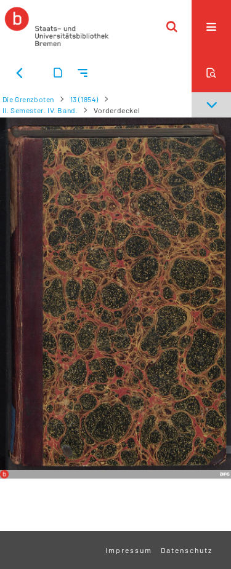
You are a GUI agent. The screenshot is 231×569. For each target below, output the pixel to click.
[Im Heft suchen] (211, 72)
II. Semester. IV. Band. (40, 110)
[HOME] (57, 26)
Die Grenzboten (28, 99)
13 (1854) (84, 99)
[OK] (172, 26)
